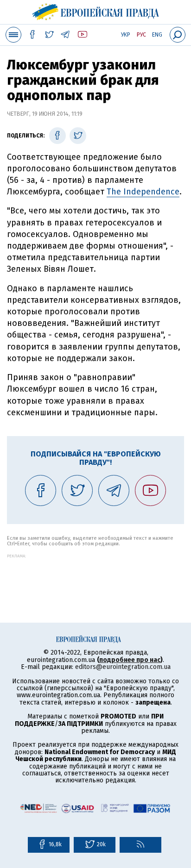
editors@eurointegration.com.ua (123, 667)
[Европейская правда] (95, 10)
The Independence (143, 192)
